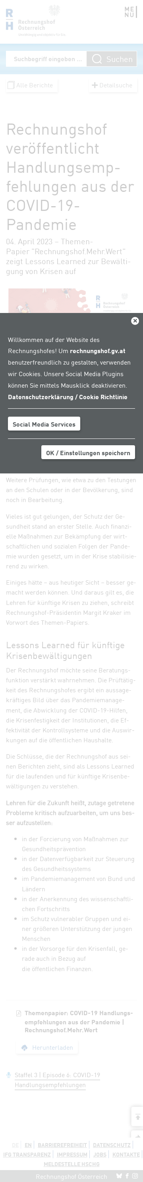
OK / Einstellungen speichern (88, 452)
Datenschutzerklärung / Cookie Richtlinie (68, 396)
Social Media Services (44, 424)
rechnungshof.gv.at (98, 350)
